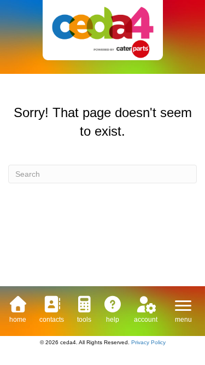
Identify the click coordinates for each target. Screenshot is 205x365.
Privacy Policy (148, 342)
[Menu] (183, 306)
